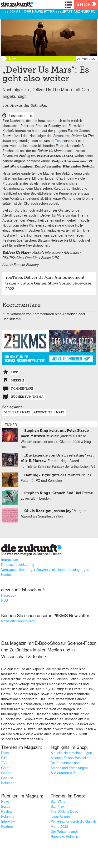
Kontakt (7, 574)
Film (4, 757)
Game (5, 767)
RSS (4, 600)
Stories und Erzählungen (69, 767)
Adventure (43, 412)
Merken (17, 380)
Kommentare (22, 388)
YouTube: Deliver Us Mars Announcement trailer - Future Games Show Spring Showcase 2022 (48, 283)
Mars (60, 412)
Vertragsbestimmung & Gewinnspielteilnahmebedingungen (45, 569)
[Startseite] (16, 5)
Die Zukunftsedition (65, 762)
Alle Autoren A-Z (63, 772)
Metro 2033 (59, 826)
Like (14, 372)
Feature (7, 826)
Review (6, 811)
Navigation (69, 5)
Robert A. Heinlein (64, 836)
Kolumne (8, 816)
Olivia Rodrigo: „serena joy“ (48, 511)
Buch (5, 752)
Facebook (8, 595)
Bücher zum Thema (27, 397)
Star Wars (58, 801)
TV (3, 762)
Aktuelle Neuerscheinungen (71, 752)
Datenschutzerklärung (17, 564)
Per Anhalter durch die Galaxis (74, 821)
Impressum (9, 559)
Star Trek (57, 806)
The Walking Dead (64, 811)
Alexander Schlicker (29, 106)
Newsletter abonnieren (18, 621)
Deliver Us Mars (17, 412)
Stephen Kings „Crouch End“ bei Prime (58, 493)
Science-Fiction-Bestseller (70, 757)
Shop (83, 4)
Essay (5, 806)
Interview (8, 821)
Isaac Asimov (61, 816)
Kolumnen (8, 782)
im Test (56, 140)
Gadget (6, 772)
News (5, 801)
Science (7, 777)
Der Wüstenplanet (64, 831)
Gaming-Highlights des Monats (52, 475)
